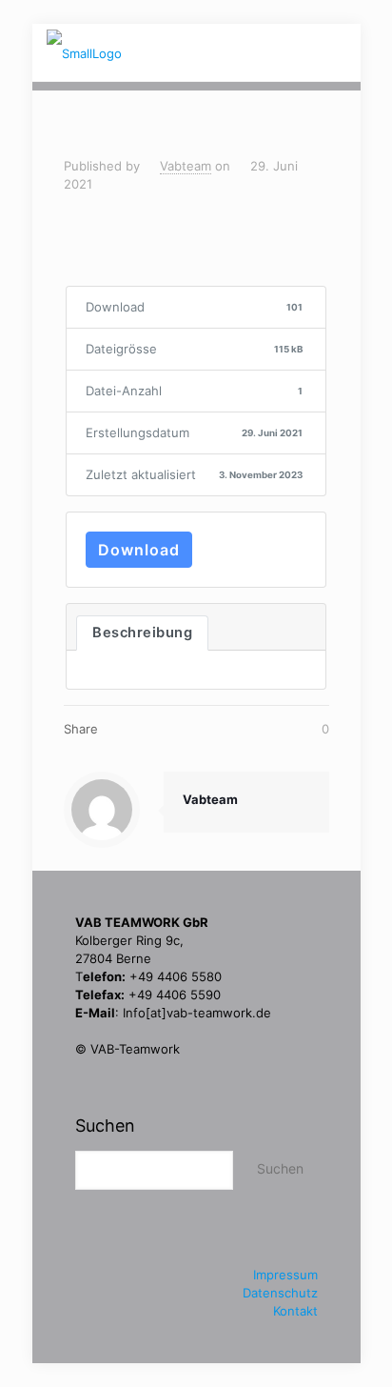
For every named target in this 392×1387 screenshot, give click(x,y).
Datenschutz (280, 1292)
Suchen (105, 1126)
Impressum (285, 1274)
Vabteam (185, 165)
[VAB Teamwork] (84, 52)
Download (139, 549)
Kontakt (295, 1310)
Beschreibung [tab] (142, 632)
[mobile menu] (335, 52)
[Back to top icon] (322, 1324)
